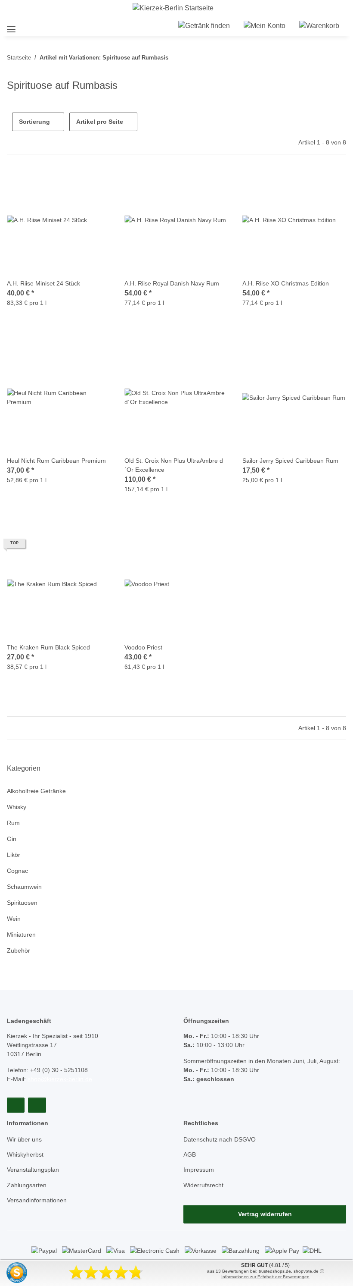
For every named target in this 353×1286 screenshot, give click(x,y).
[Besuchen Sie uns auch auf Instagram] (37, 1105)
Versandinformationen (37, 1200)
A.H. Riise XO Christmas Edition (285, 283)
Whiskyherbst (25, 1154)
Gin (11, 838)
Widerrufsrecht (203, 1185)
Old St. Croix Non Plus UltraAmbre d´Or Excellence (173, 465)
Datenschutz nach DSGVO (219, 1139)
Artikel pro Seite (99, 121)
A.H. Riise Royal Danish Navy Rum (171, 283)
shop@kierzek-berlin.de (60, 1079)
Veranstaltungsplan (33, 1169)
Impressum (198, 1169)
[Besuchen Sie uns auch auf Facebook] (16, 1105)
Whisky (16, 806)
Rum (13, 822)
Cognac (17, 870)
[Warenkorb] (319, 26)
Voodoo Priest (143, 647)
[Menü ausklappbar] (11, 25)
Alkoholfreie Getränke (36, 790)
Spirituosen (22, 902)
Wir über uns (24, 1139)
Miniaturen (21, 934)
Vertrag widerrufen (265, 1214)
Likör (13, 854)
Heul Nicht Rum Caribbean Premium (56, 460)
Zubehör (18, 950)
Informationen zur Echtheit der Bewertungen (265, 1276)
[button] (204, 26)
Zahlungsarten (26, 1185)
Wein (14, 918)
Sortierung (34, 121)
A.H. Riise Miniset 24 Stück (43, 283)
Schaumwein (24, 886)
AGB (189, 1154)
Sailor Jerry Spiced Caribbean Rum (290, 460)
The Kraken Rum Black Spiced (48, 647)
